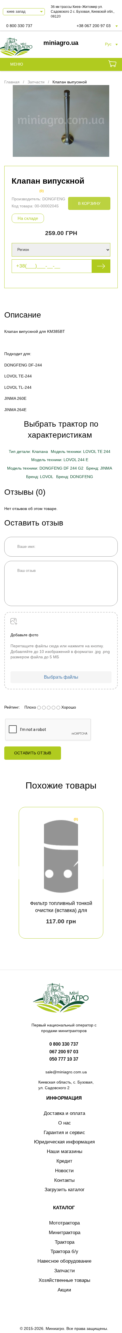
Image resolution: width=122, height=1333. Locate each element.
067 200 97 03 (63, 1051)
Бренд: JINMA (99, 468)
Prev (20, 872)
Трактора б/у (64, 1251)
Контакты (64, 1180)
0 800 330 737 (19, 25)
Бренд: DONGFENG (74, 476)
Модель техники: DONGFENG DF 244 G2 (45, 468)
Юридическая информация (64, 1142)
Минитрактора (64, 1232)
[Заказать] (112, 64)
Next (101, 872)
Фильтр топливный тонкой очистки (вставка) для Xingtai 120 (61, 910)
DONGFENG (53, 199)
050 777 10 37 (63, 1059)
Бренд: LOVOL (39, 476)
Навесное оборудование (64, 1261)
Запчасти (64, 1270)
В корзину (89, 203)
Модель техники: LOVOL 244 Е (59, 459)
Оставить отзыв (32, 753)
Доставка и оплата (64, 1113)
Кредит (64, 1161)
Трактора (64, 1242)
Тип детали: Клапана (28, 451)
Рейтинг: (12, 707)
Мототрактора (64, 1223)
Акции (64, 1290)
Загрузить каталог (65, 1189)
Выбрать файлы (61, 677)
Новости (64, 1170)
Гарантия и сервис (64, 1132)
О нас (64, 1123)
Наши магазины (64, 1151)
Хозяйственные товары (64, 1280)
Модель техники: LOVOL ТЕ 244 (80, 451)
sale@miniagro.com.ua (66, 1072)
